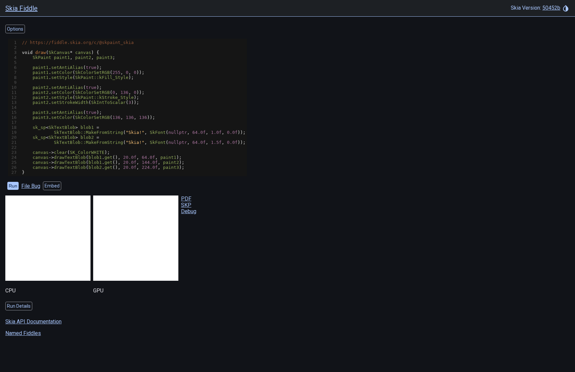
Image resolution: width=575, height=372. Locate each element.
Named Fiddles (23, 333)
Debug (188, 211)
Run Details (19, 306)
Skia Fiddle (21, 8)
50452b (551, 8)
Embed (52, 185)
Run (13, 185)
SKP (186, 205)
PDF (186, 198)
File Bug (30, 186)
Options (15, 29)
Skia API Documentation (33, 321)
